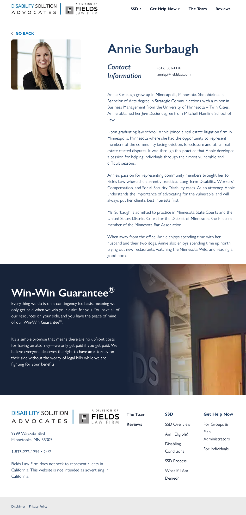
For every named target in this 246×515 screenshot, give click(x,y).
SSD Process (176, 460)
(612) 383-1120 (169, 68)
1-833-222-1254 (25, 451)
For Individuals (216, 448)
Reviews (222, 8)
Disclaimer (18, 506)
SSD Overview (178, 424)
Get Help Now (163, 8)
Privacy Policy (38, 506)
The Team (198, 8)
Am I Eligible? (176, 434)
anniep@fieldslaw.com (174, 74)
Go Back (25, 33)
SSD (134, 8)
